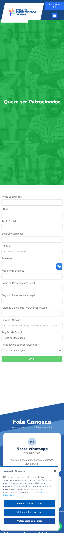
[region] (29, 498)
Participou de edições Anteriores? (20, 345)
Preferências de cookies (29, 521)
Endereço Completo (12, 234)
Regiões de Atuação (12, 332)
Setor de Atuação (11, 320)
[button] (54, 15)
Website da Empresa (13, 271)
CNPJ (5, 209)
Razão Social (9, 221)
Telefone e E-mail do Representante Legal (24, 308)
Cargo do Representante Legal (18, 295)
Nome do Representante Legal (18, 283)
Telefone (6, 246)
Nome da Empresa (12, 197)
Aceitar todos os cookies (29, 503)
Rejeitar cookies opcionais (29, 512)
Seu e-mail (7, 258)
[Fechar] (54, 471)
